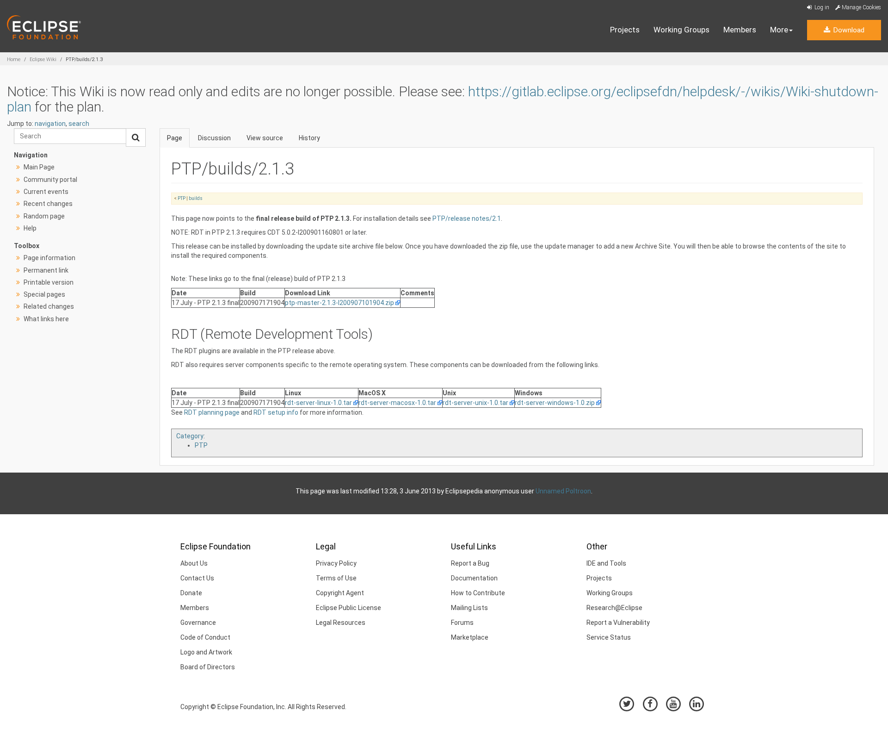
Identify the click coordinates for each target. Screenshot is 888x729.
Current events (46, 191)
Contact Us (197, 578)
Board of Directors (207, 667)
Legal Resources (340, 622)
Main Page (39, 167)
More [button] (779, 29)
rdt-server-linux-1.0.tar (318, 402)
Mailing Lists (469, 607)
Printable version (49, 282)
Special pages (44, 294)
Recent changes (48, 203)
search (78, 123)
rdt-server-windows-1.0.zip (555, 402)
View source (265, 138)
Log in (821, 7)
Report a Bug (470, 563)
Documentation (474, 578)
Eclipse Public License (348, 607)
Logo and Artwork (206, 652)
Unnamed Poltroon (563, 491)
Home (13, 59)
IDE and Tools (606, 563)
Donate (191, 593)
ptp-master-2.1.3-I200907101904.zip (339, 302)
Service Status (608, 637)
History (309, 138)
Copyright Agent (340, 593)
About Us (194, 563)
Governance (198, 622)
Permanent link (46, 270)
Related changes (49, 306)
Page (174, 138)
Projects (625, 29)
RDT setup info (275, 412)
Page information (49, 258)
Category (190, 436)
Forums (462, 622)
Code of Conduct (205, 637)
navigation (50, 123)
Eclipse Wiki (43, 59)
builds (196, 198)
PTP (181, 198)
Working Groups (681, 29)
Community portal (50, 179)
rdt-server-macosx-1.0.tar (397, 402)
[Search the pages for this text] (136, 137)
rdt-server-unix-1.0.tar (475, 402)
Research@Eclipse (614, 607)
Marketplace (469, 637)
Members (739, 29)
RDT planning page (212, 412)
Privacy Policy (336, 563)
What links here (46, 319)
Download (847, 30)
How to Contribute (478, 593)
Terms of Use (336, 578)
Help (30, 228)
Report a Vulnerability (618, 622)
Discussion (214, 138)
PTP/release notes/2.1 (466, 218)
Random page (44, 216)
